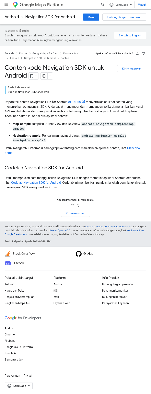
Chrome (10, 334)
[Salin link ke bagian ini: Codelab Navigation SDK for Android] (87, 168)
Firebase (10, 340)
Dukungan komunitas (115, 290)
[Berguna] (137, 53)
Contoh (65, 58)
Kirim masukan (131, 68)
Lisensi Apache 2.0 (59, 230)
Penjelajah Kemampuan (19, 296)
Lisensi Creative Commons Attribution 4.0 (108, 226)
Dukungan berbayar (114, 296)
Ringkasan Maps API (17, 303)
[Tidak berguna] (143, 53)
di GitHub (74, 102)
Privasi (28, 375)
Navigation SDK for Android (50, 16)
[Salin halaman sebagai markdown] (44, 76)
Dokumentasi (70, 53)
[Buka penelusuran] (102, 4)
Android (12, 16)
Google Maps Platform (45, 53)
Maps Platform (49, 4)
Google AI (11, 353)
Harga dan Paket (15, 290)
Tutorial (9, 284)
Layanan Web (61, 303)
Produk (23, 53)
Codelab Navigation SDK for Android (36, 182)
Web (56, 296)
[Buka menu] (6, 4)
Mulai (91, 17)
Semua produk (14, 359)
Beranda (9, 53)
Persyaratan (12, 375)
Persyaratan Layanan (115, 303)
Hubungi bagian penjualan (124, 17)
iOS (55, 290)
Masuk (142, 4)
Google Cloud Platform (19, 347)
